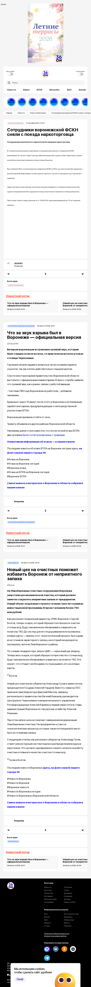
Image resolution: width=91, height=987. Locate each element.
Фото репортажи (71, 914)
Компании (68, 896)
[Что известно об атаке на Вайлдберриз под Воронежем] (32, 102)
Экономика (49, 902)
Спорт (66, 890)
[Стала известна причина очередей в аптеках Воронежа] (11, 102)
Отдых (47, 926)
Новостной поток (18, 296)
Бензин (82, 90)
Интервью (48, 896)
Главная (9, 113)
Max (47, 949)
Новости (11, 90)
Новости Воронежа (38, 113)
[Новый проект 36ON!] (64, 102)
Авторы (67, 899)
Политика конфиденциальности (56, 934)
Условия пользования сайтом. (55, 936)
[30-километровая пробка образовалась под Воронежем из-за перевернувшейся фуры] (54, 102)
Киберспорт (69, 920)
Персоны (67, 926)
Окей (20, 979)
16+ (8, 963)
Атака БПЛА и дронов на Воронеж (21, 326)
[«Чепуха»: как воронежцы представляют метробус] (43, 102)
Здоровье (68, 917)
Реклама (10, 966)
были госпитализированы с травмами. (44, 434)
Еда (45, 914)
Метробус (54, 90)
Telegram (47, 958)
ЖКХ (69, 90)
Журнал (47, 923)
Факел (26, 90)
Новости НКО (69, 902)
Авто (46, 920)
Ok (64, 949)
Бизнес (47, 917)
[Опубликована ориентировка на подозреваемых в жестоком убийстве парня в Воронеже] (86, 102)
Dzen (73, 949)
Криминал (68, 893)
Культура (48, 890)
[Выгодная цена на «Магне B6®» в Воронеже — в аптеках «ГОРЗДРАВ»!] (22, 102)
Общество (48, 893)
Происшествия (50, 899)
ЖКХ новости (13, 563)
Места (67, 923)
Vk (56, 949)
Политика (68, 887)
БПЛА (39, 90)
